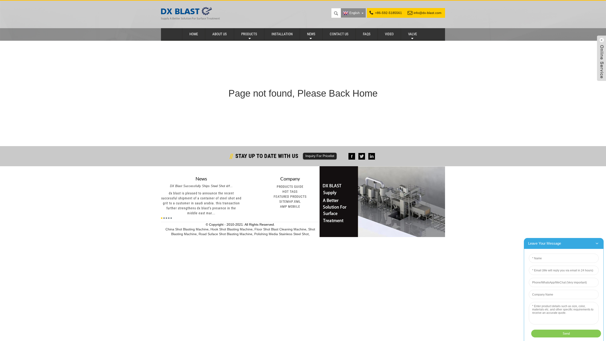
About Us (219, 34)
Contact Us (339, 34)
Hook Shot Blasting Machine (231, 229)
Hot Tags (290, 191)
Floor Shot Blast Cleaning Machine (280, 229)
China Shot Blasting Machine (187, 229)
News (311, 34)
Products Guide (290, 186)
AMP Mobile (290, 206)
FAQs (366, 34)
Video (389, 34)
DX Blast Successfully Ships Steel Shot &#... (201, 186)
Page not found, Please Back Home (303, 93)
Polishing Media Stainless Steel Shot (281, 234)
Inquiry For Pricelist (319, 156)
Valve (412, 34)
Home (193, 34)
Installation (282, 34)
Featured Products (290, 196)
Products (249, 34)
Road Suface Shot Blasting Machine (225, 234)
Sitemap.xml (290, 201)
